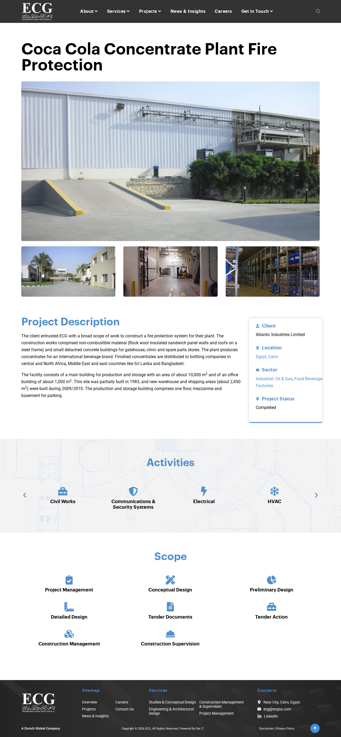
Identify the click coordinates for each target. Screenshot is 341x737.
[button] (24, 495)
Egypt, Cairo (267, 356)
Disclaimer (266, 728)
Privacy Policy (285, 728)
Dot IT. (200, 728)
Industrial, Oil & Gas (274, 378)
